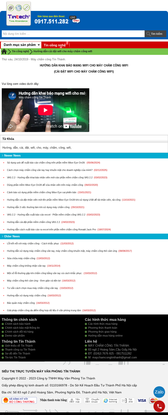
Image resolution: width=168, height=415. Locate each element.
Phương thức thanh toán (102, 327)
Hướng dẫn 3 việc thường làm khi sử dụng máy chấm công (38, 207)
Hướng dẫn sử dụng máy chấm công (27, 295)
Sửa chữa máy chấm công (21, 258)
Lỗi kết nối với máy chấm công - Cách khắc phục (33, 243)
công (62, 147)
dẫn (15, 147)
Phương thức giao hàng (102, 331)
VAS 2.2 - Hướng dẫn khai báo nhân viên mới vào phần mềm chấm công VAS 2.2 (50, 177)
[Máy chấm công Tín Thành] (19, 13)
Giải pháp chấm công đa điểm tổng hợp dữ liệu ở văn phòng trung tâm (44, 310)
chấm (53, 147)
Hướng (6, 147)
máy (45, 147)
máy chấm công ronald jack (15, 413)
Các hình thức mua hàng (102, 323)
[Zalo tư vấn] (159, 392)
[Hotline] (159, 406)
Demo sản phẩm (15, 335)
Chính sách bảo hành (18, 323)
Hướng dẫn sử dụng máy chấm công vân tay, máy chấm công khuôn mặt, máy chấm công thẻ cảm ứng (62, 251)
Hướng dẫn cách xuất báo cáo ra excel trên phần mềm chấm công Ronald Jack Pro (52, 229)
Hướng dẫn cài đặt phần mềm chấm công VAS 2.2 (34, 222)
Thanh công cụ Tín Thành (20, 349)
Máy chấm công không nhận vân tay (26, 265)
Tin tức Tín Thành (15, 357)
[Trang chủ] (4, 51)
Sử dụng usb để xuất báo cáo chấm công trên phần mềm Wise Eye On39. (46, 162)
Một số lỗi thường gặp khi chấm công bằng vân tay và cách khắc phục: (45, 273)
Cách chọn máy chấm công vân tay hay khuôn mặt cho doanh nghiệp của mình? (50, 170)
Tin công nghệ (55, 45)
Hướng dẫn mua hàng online (105, 335)
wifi (33, 147)
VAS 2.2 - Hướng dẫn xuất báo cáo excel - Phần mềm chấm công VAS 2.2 (46, 214)
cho (39, 147)
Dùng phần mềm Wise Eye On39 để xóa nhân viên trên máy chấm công (45, 185)
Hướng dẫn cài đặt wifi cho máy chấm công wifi (62, 51)
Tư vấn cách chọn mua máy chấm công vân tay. (33, 288)
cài (21, 147)
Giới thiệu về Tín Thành (19, 345)
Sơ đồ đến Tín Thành (17, 353)
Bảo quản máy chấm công (21, 303)
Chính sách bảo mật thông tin (22, 327)
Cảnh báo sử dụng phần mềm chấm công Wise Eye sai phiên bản (42, 192)
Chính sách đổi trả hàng (19, 331)
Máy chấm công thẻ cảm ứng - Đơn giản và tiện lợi (34, 280)
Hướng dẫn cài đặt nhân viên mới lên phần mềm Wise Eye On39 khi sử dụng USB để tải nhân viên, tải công (64, 199)
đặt (27, 147)
